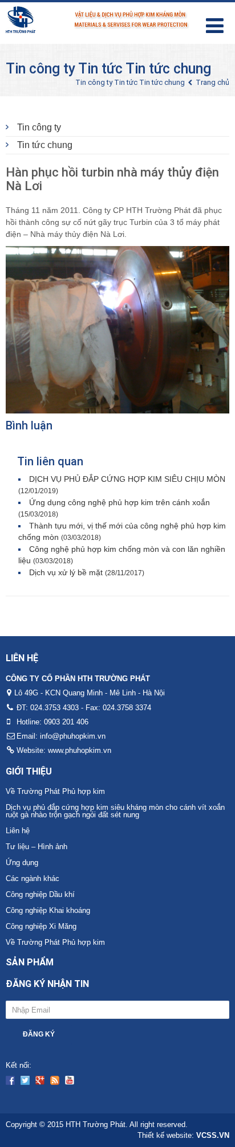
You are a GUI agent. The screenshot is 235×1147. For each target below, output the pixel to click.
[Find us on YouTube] (69, 1080)
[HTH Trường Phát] (98, 18)
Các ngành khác (32, 878)
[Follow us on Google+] (39, 1080)
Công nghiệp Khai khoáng (48, 910)
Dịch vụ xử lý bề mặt (86, 572)
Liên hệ (18, 830)
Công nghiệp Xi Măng (41, 926)
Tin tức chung (44, 145)
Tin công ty (39, 127)
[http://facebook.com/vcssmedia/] (10, 1080)
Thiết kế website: (183, 1135)
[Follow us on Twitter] (25, 1080)
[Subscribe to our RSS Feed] (54, 1080)
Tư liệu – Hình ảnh (36, 846)
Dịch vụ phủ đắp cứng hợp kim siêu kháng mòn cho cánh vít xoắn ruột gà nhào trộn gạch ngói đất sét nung (115, 811)
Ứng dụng (22, 862)
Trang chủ (212, 82)
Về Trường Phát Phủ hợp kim (55, 791)
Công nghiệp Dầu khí (40, 894)
